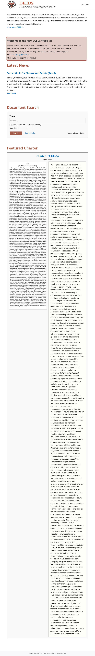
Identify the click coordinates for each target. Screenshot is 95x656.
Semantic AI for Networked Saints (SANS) (31, 73)
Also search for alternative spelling (27, 124)
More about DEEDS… (15, 27)
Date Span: (14, 128)
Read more (11, 93)
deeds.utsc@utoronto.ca (19, 55)
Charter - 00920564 (47, 156)
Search (16, 133)
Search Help (30, 133)
